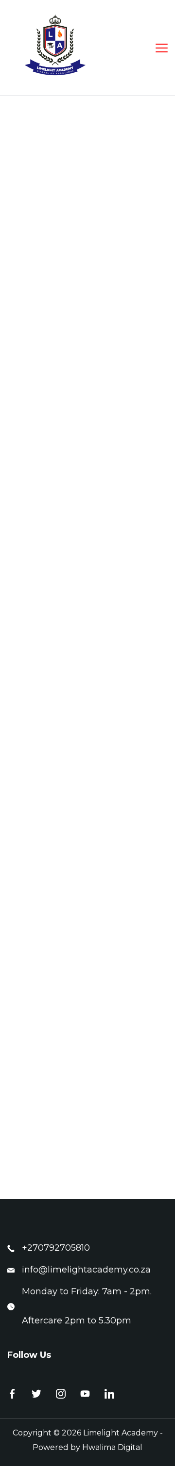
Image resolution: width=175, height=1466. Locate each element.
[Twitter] (36, 1394)
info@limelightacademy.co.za (86, 1269)
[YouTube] (85, 1394)
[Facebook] (12, 1394)
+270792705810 (56, 1247)
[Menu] (162, 48)
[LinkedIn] (109, 1394)
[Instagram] (61, 1394)
